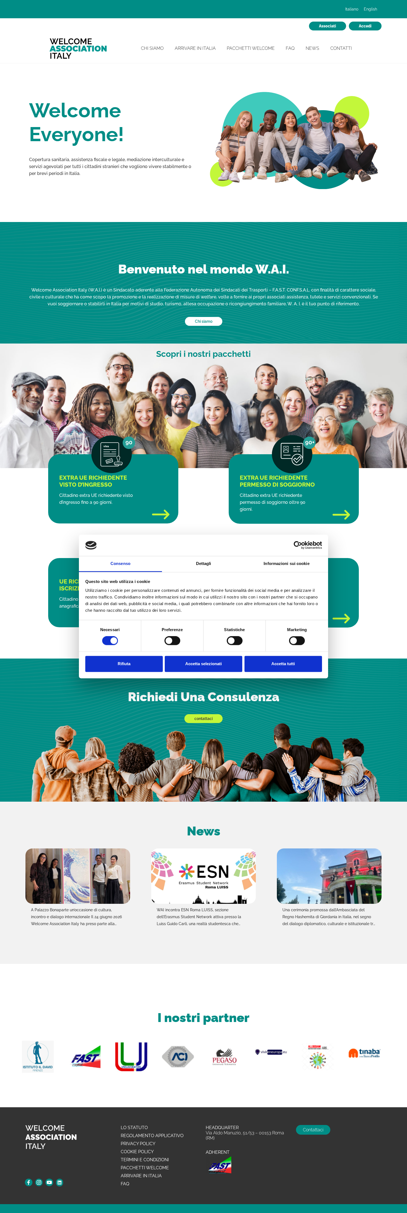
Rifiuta (124, 663)
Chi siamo (203, 321)
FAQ (290, 48)
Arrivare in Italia (195, 48)
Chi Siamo (152, 48)
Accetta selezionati (203, 663)
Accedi (365, 26)
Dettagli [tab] (203, 563)
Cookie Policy (137, 1151)
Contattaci (313, 1129)
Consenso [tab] (120, 563)
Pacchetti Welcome (251, 48)
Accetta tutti (283, 663)
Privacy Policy (138, 1143)
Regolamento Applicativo (152, 1135)
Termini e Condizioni (145, 1159)
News (312, 48)
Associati (327, 26)
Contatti (341, 48)
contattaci (203, 718)
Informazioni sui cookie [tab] (286, 563)
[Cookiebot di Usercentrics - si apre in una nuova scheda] (298, 545)
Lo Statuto (134, 1127)
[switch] (172, 641)
